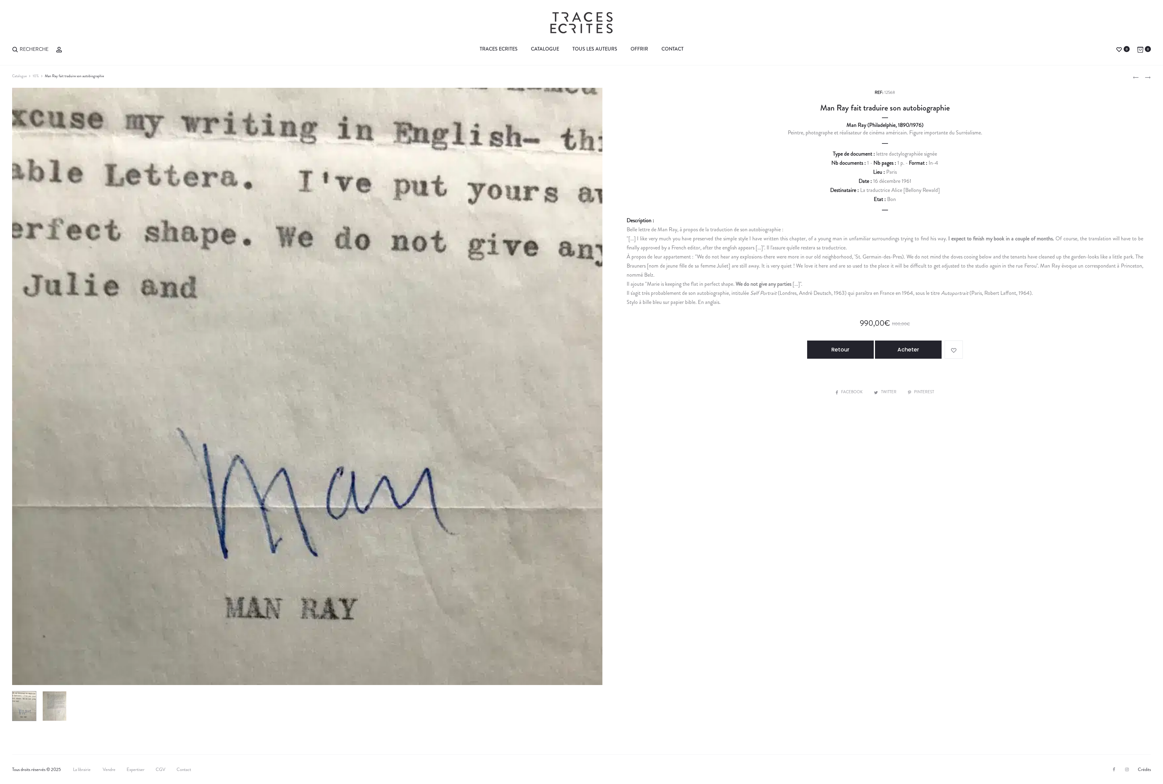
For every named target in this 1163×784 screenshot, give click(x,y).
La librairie (82, 769)
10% (36, 76)
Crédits (1144, 769)
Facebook (852, 392)
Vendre (109, 769)
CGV (160, 769)
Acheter (908, 349)
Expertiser (135, 769)
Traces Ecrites (499, 48)
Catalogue (545, 48)
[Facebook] (1114, 769)
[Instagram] (1127, 769)
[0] (1119, 48)
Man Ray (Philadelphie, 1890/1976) (885, 125)
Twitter (889, 392)
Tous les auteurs (594, 48)
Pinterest (924, 392)
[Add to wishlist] (954, 350)
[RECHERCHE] (15, 48)
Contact (672, 48)
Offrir (639, 48)
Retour (840, 349)
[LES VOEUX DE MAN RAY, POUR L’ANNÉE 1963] (1136, 77)
